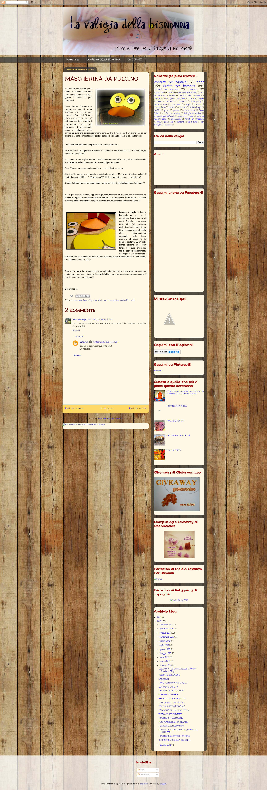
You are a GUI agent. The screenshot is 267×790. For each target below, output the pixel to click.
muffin (157, 110)
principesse (168, 122)
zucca (159, 101)
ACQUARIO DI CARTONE (169, 675)
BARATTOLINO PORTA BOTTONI (172, 698)
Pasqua (169, 98)
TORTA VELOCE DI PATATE (170, 714)
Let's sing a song (172, 113)
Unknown (84, 342)
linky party (196, 101)
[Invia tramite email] (76, 296)
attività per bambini (166, 90)
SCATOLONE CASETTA (168, 687)
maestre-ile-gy (79, 319)
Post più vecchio (137, 409)
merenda (192, 90)
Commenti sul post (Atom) (110, 418)
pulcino (116, 300)
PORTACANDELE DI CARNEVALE (173, 722)
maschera (107, 300)
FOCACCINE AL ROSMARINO (171, 726)
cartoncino (182, 101)
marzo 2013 (165, 661)
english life (159, 92)
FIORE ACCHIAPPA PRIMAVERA (173, 683)
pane (159, 122)
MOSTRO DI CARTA (175, 421)
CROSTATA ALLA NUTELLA (178, 435)
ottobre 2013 (165, 633)
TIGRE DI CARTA (174, 450)
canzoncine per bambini (164, 116)
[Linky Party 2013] (179, 600)
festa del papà (195, 107)
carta (156, 104)
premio (176, 110)
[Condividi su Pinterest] (88, 296)
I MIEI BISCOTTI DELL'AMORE (172, 702)
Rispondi (76, 330)
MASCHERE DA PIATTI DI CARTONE (174, 736)
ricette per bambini (179, 86)
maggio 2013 (166, 653)
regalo (188, 104)
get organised (176, 119)
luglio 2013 (164, 645)
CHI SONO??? (135, 60)
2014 (159, 617)
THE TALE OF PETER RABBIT (171, 690)
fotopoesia (181, 98)
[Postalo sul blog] (79, 296)
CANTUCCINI (164, 679)
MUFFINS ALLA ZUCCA (177, 406)
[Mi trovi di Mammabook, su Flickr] (158, 579)
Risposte (79, 336)
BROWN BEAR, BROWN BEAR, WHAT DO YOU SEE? (177, 731)
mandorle (189, 119)
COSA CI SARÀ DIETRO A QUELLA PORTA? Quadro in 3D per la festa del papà (185, 392)
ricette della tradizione (190, 95)
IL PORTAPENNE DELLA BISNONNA (174, 740)
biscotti (172, 107)
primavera (176, 104)
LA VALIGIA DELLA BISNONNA (103, 60)
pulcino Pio (124, 300)
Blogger (163, 783)
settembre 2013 (167, 637)
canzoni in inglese (185, 116)
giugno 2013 (165, 649)
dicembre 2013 (166, 624)
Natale (171, 92)
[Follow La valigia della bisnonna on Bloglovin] (167, 353)
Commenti (144, 774)
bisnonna (168, 125)
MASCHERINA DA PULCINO (171, 718)
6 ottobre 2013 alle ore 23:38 (99, 319)
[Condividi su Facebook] (85, 296)
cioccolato (158, 98)
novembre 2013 (167, 628)
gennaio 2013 (166, 745)
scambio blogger (196, 98)
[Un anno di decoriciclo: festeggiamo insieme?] (179, 557)
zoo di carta (192, 122)
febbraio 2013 (166, 665)
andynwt (144, 783)
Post (142, 769)
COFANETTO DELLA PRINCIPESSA (174, 710)
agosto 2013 (165, 641)
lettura (172, 95)
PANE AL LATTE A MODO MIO (172, 706)
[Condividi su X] (82, 296)
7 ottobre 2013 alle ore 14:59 (105, 342)
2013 (159, 621)
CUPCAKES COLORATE (168, 694)
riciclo (132, 300)
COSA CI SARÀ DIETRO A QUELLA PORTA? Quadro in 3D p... (177, 670)
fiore (165, 104)
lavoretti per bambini (92, 300)
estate (164, 119)
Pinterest (158, 370)
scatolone (180, 122)
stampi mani (189, 110)
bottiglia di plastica (192, 113)
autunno (170, 101)
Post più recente (74, 409)
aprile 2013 (165, 657)
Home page (72, 60)
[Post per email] (71, 296)
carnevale (78, 300)
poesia (166, 110)
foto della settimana (187, 92)
